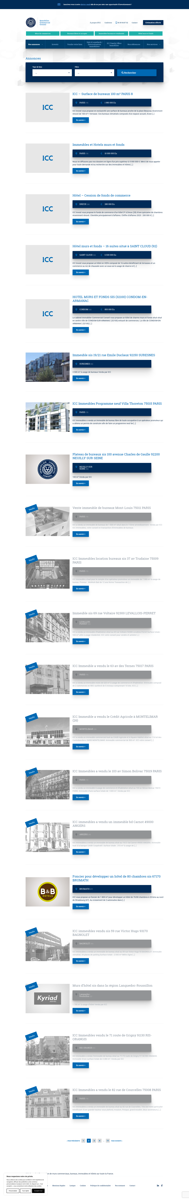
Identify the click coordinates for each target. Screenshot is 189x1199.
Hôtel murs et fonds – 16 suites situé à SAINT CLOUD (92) (115, 246)
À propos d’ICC (95, 23)
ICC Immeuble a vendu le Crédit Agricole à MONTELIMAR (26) (115, 718)
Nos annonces (34, 44)
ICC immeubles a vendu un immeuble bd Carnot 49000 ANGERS (113, 824)
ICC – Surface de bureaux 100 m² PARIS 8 (103, 94)
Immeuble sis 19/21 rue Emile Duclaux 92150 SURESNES (114, 355)
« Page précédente (73, 1141)
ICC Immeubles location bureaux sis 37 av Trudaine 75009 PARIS (115, 560)
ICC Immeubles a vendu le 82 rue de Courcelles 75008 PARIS (117, 1090)
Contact (135, 23)
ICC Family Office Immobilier (114, 44)
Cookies (83, 1186)
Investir (55, 44)
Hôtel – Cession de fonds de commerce (101, 195)
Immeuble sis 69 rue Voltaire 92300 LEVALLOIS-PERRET (114, 613)
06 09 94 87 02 (123, 23)
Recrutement (120, 1186)
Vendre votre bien (74, 44)
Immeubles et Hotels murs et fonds (98, 144)
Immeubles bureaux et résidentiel (111, 33)
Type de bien (37, 67)
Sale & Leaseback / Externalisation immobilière (94, 44)
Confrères (108, 23)
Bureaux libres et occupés (77, 33)
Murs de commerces (42, 33)
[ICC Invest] (32, 22)
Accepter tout (38, 1191)
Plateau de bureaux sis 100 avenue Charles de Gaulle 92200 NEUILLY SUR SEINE (116, 456)
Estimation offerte (153, 22)
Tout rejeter (25, 1191)
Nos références (134, 44)
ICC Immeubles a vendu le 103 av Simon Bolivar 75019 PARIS (117, 771)
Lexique (73, 1186)
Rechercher (130, 72)
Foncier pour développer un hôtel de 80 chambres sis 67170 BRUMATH (117, 878)
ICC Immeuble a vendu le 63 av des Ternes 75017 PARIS (113, 666)
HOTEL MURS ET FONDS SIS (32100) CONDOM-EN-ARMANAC (110, 299)
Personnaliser (13, 1191)
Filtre (77, 67)
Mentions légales (58, 1186)
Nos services (152, 44)
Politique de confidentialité (100, 1186)
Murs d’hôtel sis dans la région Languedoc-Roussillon (112, 985)
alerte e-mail (85, 4)
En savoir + (80, 120)
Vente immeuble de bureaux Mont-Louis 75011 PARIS (112, 508)
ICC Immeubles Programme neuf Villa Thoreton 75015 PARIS (117, 403)
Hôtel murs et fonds (145, 33)
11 (108, 1140)
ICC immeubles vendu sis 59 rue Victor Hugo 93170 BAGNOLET (110, 933)
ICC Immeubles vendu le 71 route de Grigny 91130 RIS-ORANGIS (112, 1037)
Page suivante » (116, 1141)
